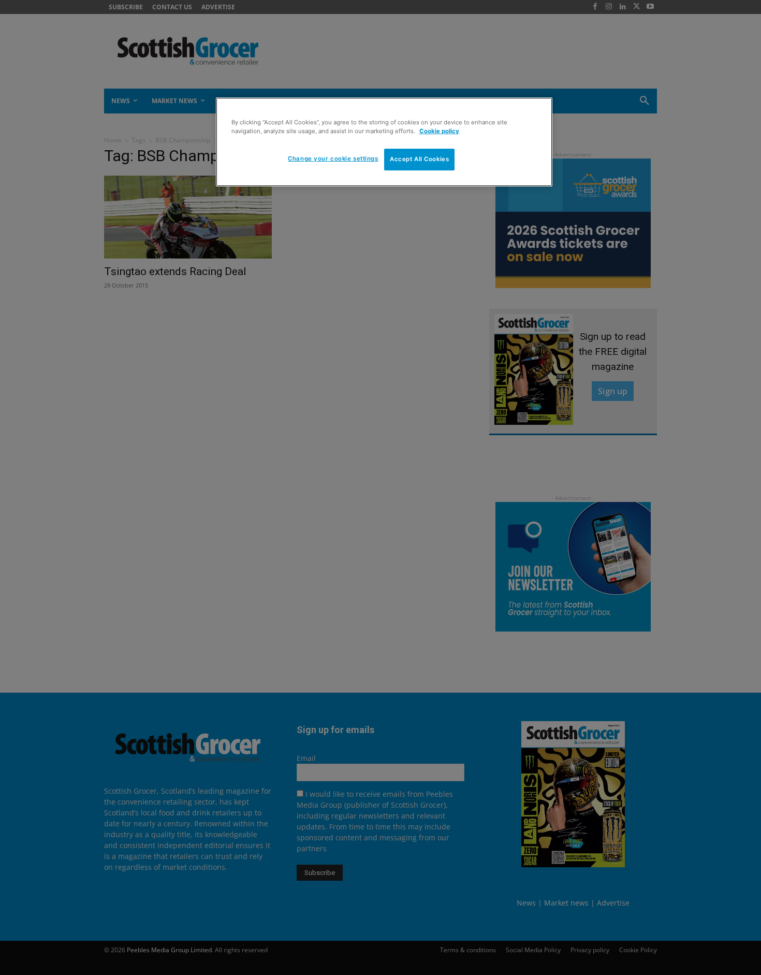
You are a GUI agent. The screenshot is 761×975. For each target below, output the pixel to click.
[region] (384, 142)
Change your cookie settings (333, 158)
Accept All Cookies (419, 159)
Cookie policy (439, 131)
